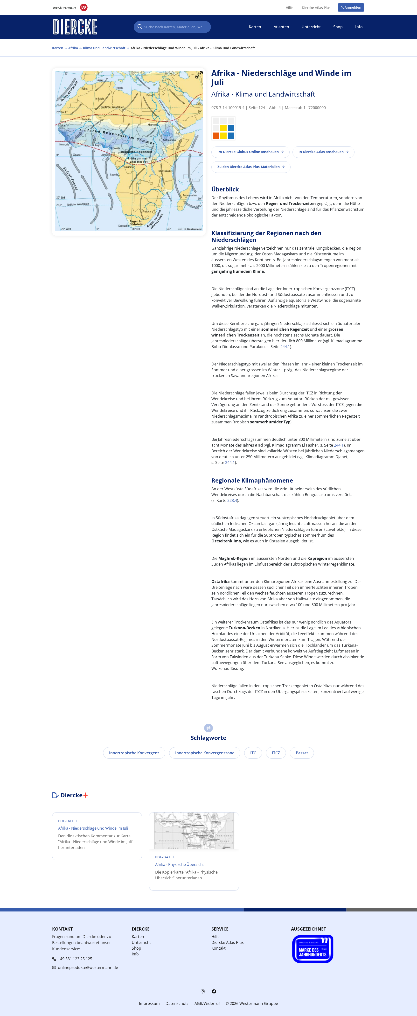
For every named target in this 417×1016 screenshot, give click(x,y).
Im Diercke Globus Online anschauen (248, 151)
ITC (253, 753)
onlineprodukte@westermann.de (88, 967)
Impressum (149, 1003)
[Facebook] (214, 991)
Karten (57, 48)
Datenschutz (177, 1003)
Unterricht (141, 942)
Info (135, 954)
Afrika (73, 48)
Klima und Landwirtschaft (104, 48)
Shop (136, 948)
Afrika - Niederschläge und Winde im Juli (93, 828)
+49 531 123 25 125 (75, 958)
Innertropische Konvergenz (134, 753)
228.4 (232, 500)
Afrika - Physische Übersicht (179, 864)
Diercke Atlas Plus (316, 8)
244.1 (285, 346)
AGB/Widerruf (207, 1003)
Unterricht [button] (311, 26)
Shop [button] (338, 26)
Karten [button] (255, 26)
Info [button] (359, 26)
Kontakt (218, 948)
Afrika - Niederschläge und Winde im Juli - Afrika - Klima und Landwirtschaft (193, 48)
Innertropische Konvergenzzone (204, 753)
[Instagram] (203, 991)
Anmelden (353, 7)
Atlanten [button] (281, 26)
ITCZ (276, 753)
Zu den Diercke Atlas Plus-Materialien (248, 166)
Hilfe (289, 8)
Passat (302, 753)
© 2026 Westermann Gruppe (252, 1003)
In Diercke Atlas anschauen (321, 151)
